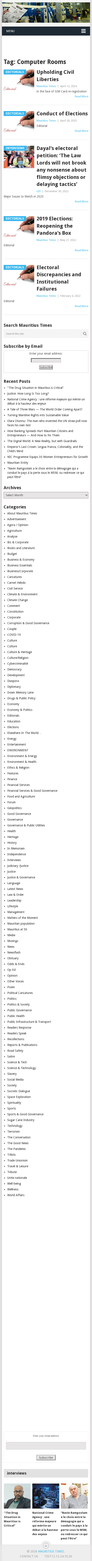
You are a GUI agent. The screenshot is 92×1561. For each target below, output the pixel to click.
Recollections (15, 1039)
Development (16, 675)
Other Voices (15, 981)
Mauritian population (21, 923)
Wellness (12, 1189)
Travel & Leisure (17, 1166)
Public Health (16, 1016)
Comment (13, 605)
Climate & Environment (22, 594)
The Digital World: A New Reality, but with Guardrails (42, 441)
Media (11, 935)
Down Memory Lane (20, 692)
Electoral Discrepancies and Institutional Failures (59, 278)
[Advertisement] (47, 41)
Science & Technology (21, 1068)
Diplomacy (14, 686)
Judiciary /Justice (17, 865)
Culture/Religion (17, 657)
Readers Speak (17, 1033)
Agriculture (14, 530)
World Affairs (15, 1195)
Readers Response (19, 1027)
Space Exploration (19, 1097)
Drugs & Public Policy (21, 698)
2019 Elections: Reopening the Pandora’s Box (55, 226)
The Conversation (19, 1137)
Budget (12, 553)
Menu (10, 31)
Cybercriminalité (17, 663)
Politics (11, 998)
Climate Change (17, 600)
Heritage (12, 837)
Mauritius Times (46, 86)
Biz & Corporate (17, 542)
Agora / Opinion (17, 525)
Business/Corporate (20, 571)
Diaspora (13, 681)
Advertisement (16, 519)
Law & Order (15, 894)
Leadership (14, 900)
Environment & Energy (22, 756)
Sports (11, 1108)
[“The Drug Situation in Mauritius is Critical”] (17, 1496)
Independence (16, 854)
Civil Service (15, 588)
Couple (11, 629)
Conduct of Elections (62, 114)
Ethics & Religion (18, 767)
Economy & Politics (19, 709)
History (12, 842)
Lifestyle (12, 906)
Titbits (11, 1154)
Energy (11, 738)
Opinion (12, 975)
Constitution (15, 611)
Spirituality (14, 1102)
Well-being (14, 1183)
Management (15, 912)
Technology (14, 1125)
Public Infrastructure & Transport (29, 1021)
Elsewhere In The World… (24, 733)
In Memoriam (16, 848)
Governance (15, 819)
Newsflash (14, 952)
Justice (11, 871)
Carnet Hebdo (16, 582)
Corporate (14, 617)
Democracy (14, 669)
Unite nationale (17, 1177)
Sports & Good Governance (25, 1114)
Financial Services (18, 785)
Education (13, 721)
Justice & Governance (21, 877)
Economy (13, 704)
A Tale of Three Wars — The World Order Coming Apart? (44, 409)
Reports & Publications (22, 1045)
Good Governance (19, 813)
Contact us (29, 1556)
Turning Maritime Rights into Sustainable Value (38, 415)
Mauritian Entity (17, 462)
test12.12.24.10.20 (58, 1556)
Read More (81, 96)
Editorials (13, 715)
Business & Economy (20, 559)
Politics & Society (18, 1004)
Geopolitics (14, 808)
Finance (12, 779)
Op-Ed (11, 969)
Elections (13, 727)
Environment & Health (21, 761)
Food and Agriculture (21, 796)
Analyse (12, 536)
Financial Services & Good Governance (32, 790)
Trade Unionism (17, 1160)
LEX (39, 191)
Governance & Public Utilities (26, 825)
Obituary (13, 958)
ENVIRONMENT (17, 750)
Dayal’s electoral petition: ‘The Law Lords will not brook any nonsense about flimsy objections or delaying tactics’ (61, 166)
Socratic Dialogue (18, 1091)
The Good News (17, 1143)
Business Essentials (19, 565)
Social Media (15, 1079)
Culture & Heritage (19, 652)
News (10, 946)
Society (12, 1085)
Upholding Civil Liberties (55, 75)
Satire (11, 1056)
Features (12, 773)
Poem (11, 987)
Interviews (14, 860)
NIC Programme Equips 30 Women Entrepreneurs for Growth (47, 457)
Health (11, 831)
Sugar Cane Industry (20, 1120)
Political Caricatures (20, 993)
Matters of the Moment (22, 917)
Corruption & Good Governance (28, 623)
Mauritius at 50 (17, 929)
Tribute (12, 1172)
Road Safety (15, 1050)
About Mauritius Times (22, 513)
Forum (11, 802)
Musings (12, 941)
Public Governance (19, 1010)
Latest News (15, 889)
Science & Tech (17, 1062)
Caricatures (14, 577)
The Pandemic (16, 1149)
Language (13, 883)
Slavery (12, 1073)
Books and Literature (21, 548)
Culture (12, 640)
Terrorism (13, 1131)
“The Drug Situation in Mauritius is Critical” (35, 387)
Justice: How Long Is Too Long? (28, 393)
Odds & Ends (15, 964)
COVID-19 (14, 634)
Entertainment (16, 744)
